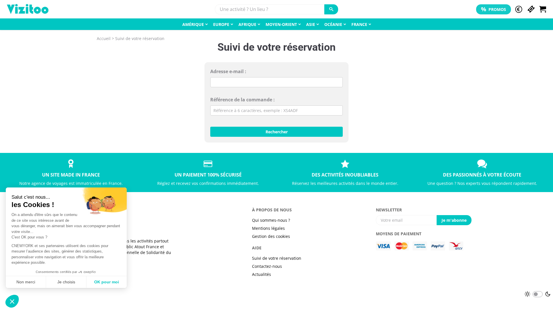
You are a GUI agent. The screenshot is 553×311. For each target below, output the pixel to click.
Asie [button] (310, 24)
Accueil (104, 38)
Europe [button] (221, 24)
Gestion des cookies (271, 236)
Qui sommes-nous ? (271, 220)
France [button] (359, 24)
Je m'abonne (454, 220)
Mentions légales (268, 228)
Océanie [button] (333, 24)
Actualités (261, 274)
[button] (518, 9)
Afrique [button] (247, 24)
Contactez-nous (267, 266)
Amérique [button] (193, 24)
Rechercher (277, 131)
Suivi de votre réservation (276, 258)
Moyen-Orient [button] (281, 24)
